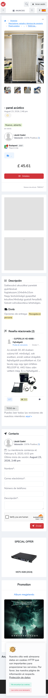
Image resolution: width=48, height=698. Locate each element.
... (11, 155)
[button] (42, 10)
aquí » (29, 416)
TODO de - (32, 26)
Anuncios (13, 21)
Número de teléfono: (15, 488)
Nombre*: (9, 468)
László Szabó (19, 135)
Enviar (38, 526)
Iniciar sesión (40, 4)
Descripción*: (11, 498)
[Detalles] (43, 19)
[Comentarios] (40, 399)
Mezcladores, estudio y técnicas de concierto (26, 23)
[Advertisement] (24, 213)
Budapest (16, 145)
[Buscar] (26, 4)
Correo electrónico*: (14, 478)
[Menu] (3, 10)
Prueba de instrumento (20, 345)
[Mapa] (6, 146)
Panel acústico (14, 26)
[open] (2, 682)
